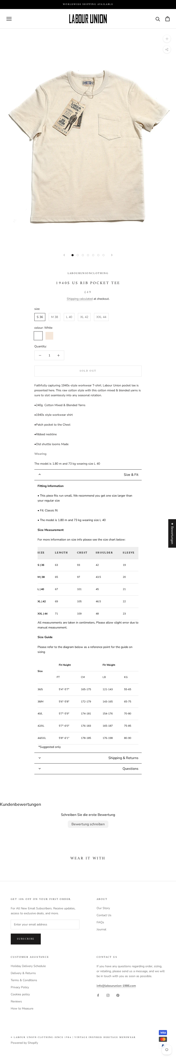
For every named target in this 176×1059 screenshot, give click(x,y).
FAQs (100, 922)
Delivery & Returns (23, 973)
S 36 (40, 317)
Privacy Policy (20, 987)
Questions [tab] (130, 768)
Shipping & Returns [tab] (123, 758)
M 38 (54, 317)
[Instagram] (107, 995)
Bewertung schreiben (88, 824)
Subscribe (26, 939)
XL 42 (84, 317)
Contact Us (104, 915)
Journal (101, 929)
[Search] (158, 19)
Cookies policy (20, 994)
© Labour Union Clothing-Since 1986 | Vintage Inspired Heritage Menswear (73, 1037)
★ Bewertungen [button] (172, 533)
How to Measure (22, 1008)
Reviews (16, 1001)
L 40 (69, 317)
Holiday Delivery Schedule (28, 966)
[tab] (88, 474)
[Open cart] (167, 18)
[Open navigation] (9, 19)
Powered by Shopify (24, 1043)
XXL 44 (101, 317)
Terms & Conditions (24, 980)
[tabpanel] (88, 616)
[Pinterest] (117, 995)
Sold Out (88, 371)
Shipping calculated (80, 299)
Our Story (103, 908)
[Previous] (64, 255)
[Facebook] (98, 995)
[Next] (111, 255)
